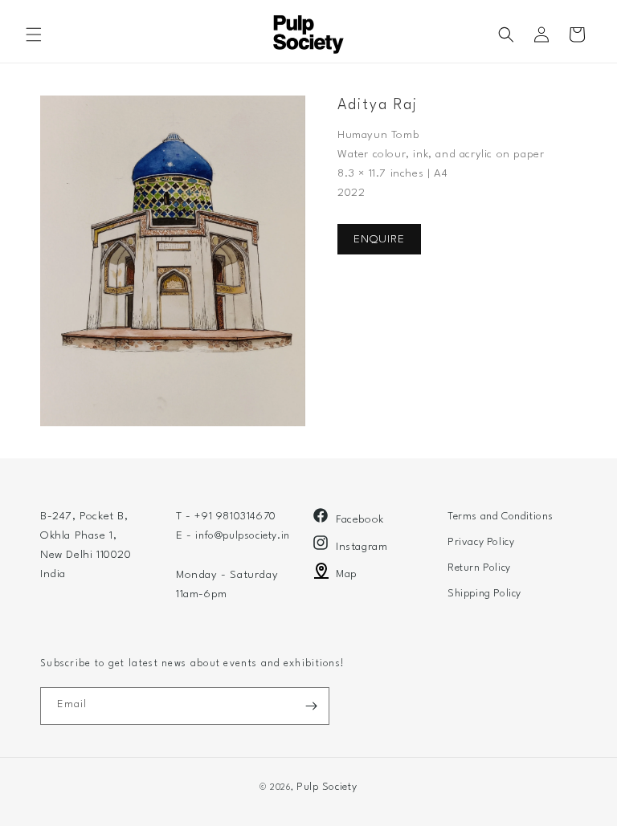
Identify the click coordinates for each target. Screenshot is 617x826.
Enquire (379, 239)
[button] (33, 34)
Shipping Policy (484, 593)
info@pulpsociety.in (242, 536)
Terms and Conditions (500, 516)
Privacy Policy (480, 542)
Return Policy (479, 568)
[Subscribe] (311, 706)
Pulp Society (326, 787)
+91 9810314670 (235, 516)
